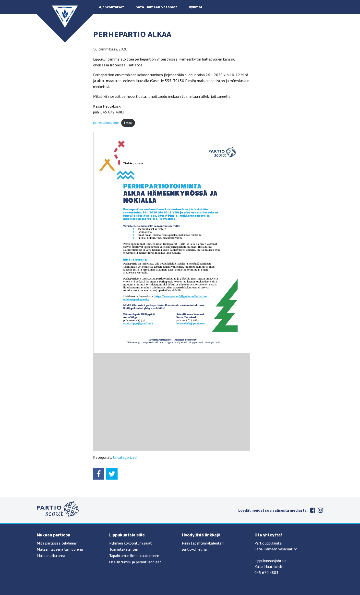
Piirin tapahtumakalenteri (203, 543)
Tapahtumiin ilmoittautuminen (134, 555)
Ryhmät (196, 6)
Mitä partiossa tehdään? (57, 543)
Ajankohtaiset (111, 6)
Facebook (312, 510)
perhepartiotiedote (106, 123)
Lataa (128, 123)
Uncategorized (125, 457)
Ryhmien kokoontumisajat (130, 543)
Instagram (320, 510)
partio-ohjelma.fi (196, 549)
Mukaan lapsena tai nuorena (60, 549)
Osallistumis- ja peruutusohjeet (135, 561)
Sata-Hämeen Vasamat (156, 6)
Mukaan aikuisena (51, 555)
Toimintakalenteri (123, 549)
